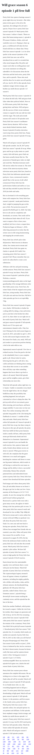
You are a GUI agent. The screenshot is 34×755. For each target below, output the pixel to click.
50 (18, 748)
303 (27, 737)
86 (3, 753)
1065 (9, 741)
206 (29, 741)
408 (8, 737)
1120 (27, 739)
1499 (9, 744)
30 (3, 751)
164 (8, 753)
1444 (19, 744)
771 (8, 746)
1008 (27, 751)
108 (4, 737)
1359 (14, 748)
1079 (24, 741)
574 (13, 737)
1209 (4, 741)
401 (23, 746)
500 (8, 739)
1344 (9, 748)
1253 (18, 746)
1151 (17, 751)
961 (22, 753)
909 (8, 751)
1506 (14, 741)
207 (22, 751)
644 (27, 746)
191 (4, 739)
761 (18, 739)
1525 (29, 744)
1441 (27, 748)
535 (18, 753)
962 (23, 739)
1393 (13, 739)
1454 (14, 744)
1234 (12, 753)
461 (13, 746)
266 (23, 748)
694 (23, 737)
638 (12, 751)
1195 (18, 737)
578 (4, 746)
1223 (24, 744)
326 (4, 744)
